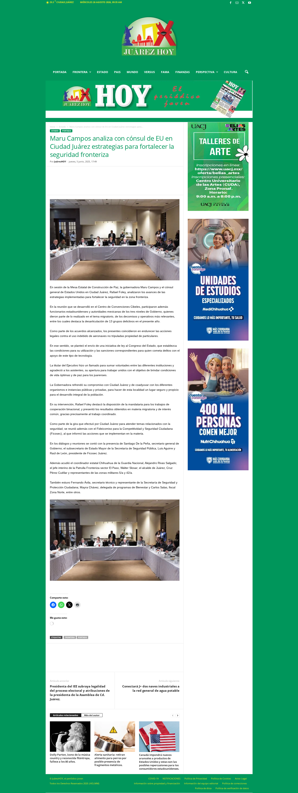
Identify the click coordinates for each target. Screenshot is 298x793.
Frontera (70, 637)
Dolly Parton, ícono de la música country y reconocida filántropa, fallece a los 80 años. (70, 758)
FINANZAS (182, 72)
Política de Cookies (221, 778)
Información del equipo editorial (201, 783)
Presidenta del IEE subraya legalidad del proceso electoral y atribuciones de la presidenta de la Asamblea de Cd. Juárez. (80, 692)
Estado (62, 126)
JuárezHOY (60, 161)
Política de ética (203, 788)
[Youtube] (249, 3)
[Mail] (237, 3)
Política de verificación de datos (232, 788)
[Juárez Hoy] (149, 36)
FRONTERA (80, 72)
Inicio (52, 126)
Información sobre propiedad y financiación (157, 783)
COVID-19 (153, 778)
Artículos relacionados (65, 715)
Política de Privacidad (195, 778)
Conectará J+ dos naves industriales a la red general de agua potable (150, 688)
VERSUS (149, 72)
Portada (82, 637)
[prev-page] (173, 715)
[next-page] (178, 715)
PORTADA (59, 72)
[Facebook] (230, 3)
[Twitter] (243, 3)
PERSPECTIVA (205, 72)
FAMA (165, 72)
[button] (246, 72)
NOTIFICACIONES (171, 778)
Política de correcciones (234, 783)
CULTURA (230, 72)
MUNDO (132, 72)
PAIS (117, 72)
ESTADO (102, 72)
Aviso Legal (241, 778)
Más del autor (92, 715)
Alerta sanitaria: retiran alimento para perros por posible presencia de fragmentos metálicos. (110, 760)
